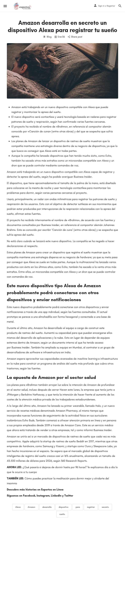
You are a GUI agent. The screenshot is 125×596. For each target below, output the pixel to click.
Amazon (31, 507)
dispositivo (63, 507)
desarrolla (47, 507)
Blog (49, 36)
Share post (76, 36)
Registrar (111, 6)
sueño (62, 514)
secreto (105, 507)
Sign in (101, 6)
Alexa (18, 507)
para (78, 507)
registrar (91, 507)
